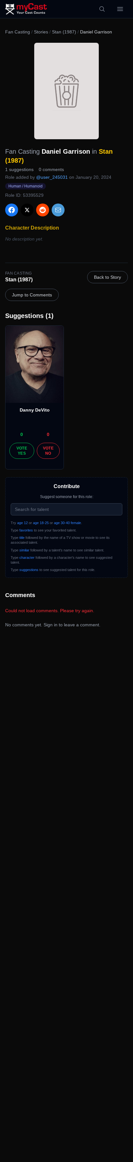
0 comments (51, 169)
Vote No (48, 451)
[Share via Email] (58, 210)
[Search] (102, 9)
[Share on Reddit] (42, 210)
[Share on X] (27, 210)
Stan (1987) (64, 31)
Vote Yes (21, 451)
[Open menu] (120, 9)
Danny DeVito (35, 410)
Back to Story (107, 277)
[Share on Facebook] (11, 210)
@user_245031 (52, 177)
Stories (41, 31)
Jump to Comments (32, 294)
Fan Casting (17, 31)
